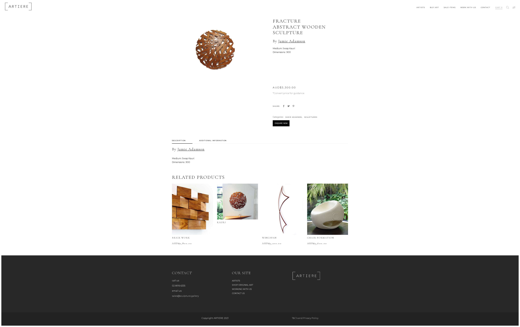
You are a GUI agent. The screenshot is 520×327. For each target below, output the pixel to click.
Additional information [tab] (213, 140)
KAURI (221, 222)
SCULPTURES (310, 117)
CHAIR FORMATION (320, 237)
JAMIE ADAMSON (293, 117)
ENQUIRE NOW (281, 123)
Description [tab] (179, 140)
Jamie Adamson (291, 41)
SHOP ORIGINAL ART (242, 285)
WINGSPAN (269, 237)
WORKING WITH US (242, 289)
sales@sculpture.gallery (185, 296)
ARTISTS (236, 281)
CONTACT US (238, 293)
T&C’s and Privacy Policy (305, 318)
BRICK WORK (181, 237)
